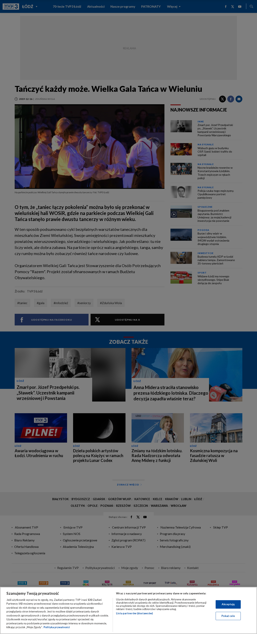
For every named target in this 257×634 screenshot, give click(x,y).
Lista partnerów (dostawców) (134, 613)
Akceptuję (228, 604)
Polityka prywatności (57, 627)
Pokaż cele (228, 615)
